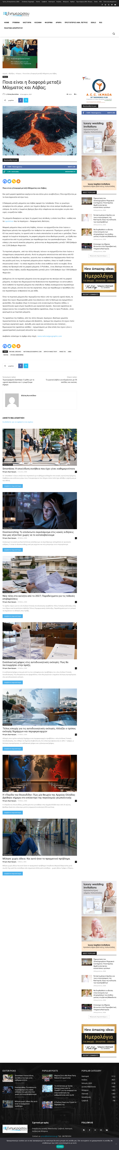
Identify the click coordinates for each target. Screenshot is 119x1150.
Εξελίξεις (12, 74)
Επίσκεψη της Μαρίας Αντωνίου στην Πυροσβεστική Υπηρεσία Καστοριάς (105, 246)
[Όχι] (116, 1144)
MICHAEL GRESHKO (15, 351)
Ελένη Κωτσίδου (13, 94)
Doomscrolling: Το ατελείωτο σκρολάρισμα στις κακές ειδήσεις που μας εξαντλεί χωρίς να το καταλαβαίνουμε (38, 533)
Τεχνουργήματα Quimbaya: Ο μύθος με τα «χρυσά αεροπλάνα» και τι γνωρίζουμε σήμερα (18, 382)
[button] (113, 33)
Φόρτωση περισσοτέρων (98, 256)
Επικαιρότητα (7, 592)
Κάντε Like (71, 167)
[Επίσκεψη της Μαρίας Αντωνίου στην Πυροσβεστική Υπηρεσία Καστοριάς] (87, 246)
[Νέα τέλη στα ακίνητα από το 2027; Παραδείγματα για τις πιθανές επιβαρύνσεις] (40, 574)
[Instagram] (105, 5)
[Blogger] (84, 1130)
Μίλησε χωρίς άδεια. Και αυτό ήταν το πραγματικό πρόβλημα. (36, 858)
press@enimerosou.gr (49, 1136)
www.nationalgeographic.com (50, 336)
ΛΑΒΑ (69, 351)
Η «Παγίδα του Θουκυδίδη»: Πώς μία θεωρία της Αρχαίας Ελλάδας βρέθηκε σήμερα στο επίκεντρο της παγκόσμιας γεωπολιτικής (39, 796)
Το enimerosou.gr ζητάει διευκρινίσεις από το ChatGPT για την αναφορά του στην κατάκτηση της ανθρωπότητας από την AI (65, 1090)
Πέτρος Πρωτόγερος (9, 472)
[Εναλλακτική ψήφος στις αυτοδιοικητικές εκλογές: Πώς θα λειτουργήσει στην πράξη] (40, 640)
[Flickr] (95, 1130)
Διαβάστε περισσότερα (12, 486)
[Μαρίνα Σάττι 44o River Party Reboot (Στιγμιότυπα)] (47, 1078)
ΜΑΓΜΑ (5, 355)
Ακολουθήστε (70, 171)
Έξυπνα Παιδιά (7, 465)
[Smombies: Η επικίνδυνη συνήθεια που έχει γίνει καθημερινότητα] (40, 447)
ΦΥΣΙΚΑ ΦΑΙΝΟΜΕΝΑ (16, 355)
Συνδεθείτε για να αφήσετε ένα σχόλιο (18, 422)
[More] (18, 181)
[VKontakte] (106, 1130)
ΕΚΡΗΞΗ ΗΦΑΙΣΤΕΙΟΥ (50, 351)
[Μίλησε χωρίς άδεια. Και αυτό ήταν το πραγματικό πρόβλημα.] (40, 837)
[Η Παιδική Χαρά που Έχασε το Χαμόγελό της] (47, 1105)
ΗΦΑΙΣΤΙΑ (62, 351)
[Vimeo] (112, 5)
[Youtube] (115, 5)
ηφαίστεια (9, 221)
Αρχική (5, 74)
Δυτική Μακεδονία (9, 658)
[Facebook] (102, 5)
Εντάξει (60, 1146)
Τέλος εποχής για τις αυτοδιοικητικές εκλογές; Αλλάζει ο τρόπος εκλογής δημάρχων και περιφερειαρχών (39, 730)
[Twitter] (108, 5)
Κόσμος (18, 74)
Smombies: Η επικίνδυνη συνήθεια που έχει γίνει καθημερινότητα (39, 468)
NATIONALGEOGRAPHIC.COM (32, 351)
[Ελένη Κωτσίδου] (4, 94)
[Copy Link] (14, 181)
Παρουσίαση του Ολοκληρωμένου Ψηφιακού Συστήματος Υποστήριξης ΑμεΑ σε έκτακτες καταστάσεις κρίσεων (104, 202)
